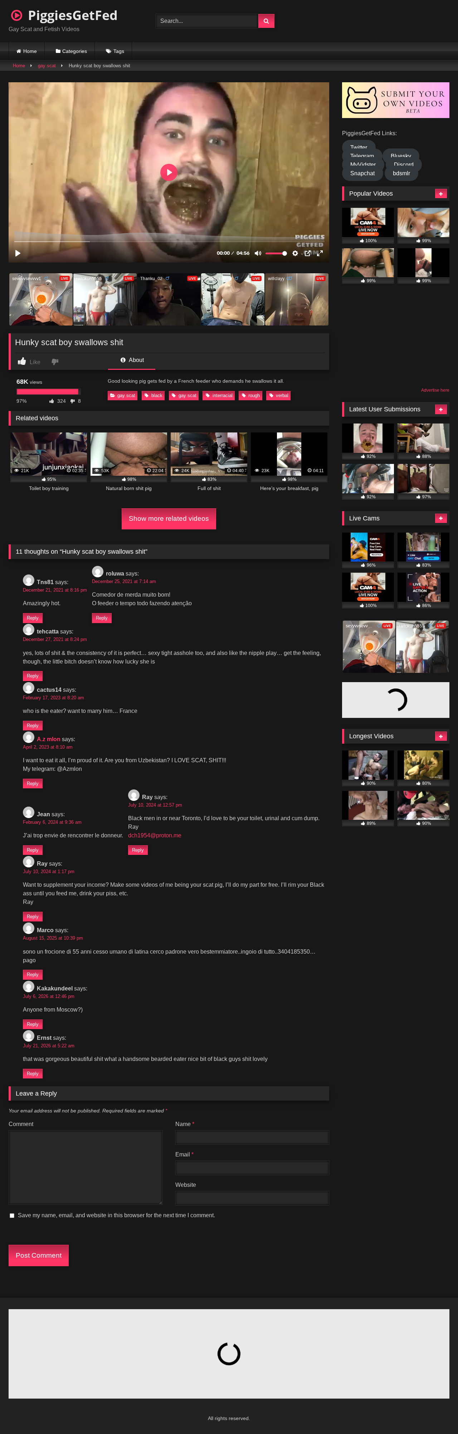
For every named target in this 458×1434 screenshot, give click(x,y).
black (156, 395)
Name (184, 1124)
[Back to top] (435, 1413)
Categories (74, 51)
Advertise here (435, 390)
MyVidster (363, 165)
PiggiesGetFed (71, 15)
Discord (404, 165)
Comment (21, 1124)
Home (30, 51)
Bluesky (401, 156)
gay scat (47, 65)
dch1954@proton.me (154, 835)
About (136, 360)
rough (254, 395)
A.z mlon (48, 739)
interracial (223, 395)
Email (184, 1154)
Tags (118, 51)
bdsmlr (401, 173)
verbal (282, 395)
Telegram (362, 156)
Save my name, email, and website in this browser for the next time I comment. (116, 1215)
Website (185, 1185)
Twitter (358, 148)
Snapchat (362, 173)
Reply (33, 618)
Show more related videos (169, 518)
